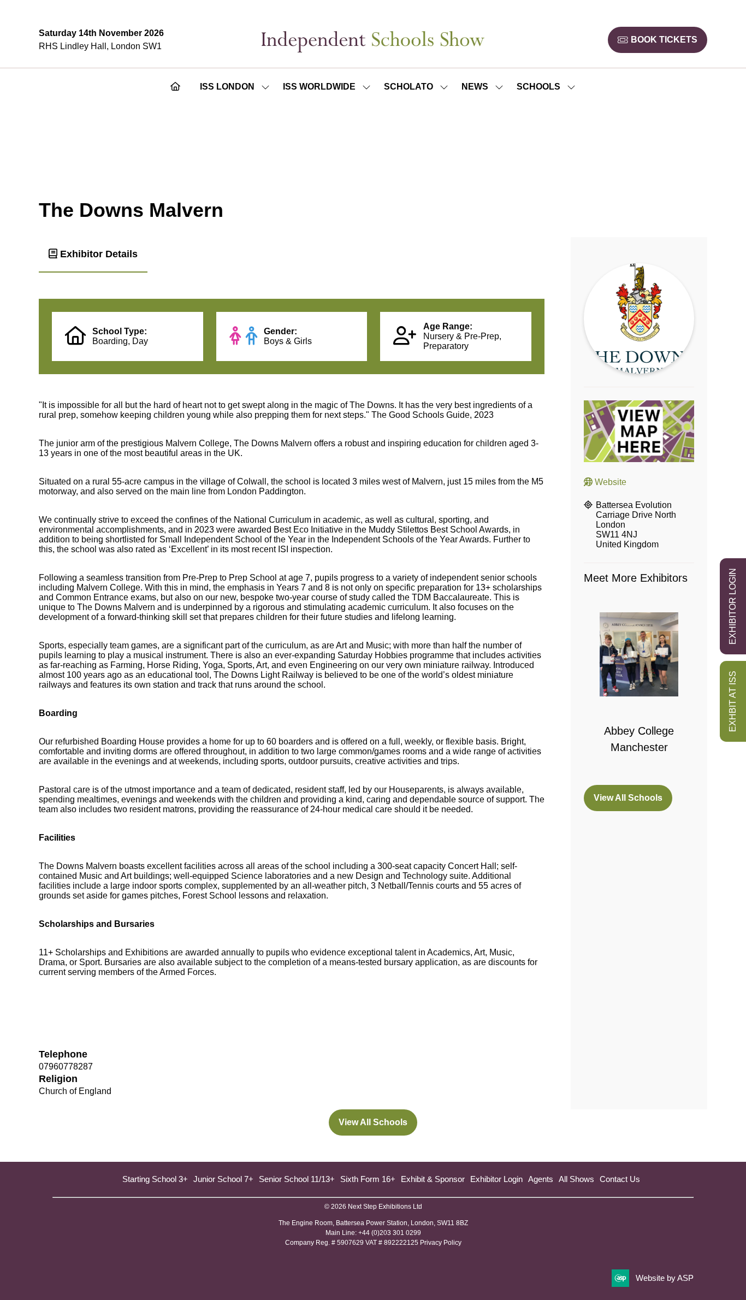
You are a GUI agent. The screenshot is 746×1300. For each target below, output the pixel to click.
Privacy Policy (440, 1242)
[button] (657, 40)
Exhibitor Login (496, 1179)
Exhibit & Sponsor (433, 1179)
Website (609, 482)
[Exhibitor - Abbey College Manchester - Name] (639, 692)
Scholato (408, 86)
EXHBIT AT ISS (732, 701)
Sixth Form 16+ (367, 1179)
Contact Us (620, 1179)
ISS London (227, 86)
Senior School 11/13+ (297, 1179)
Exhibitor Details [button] (97, 254)
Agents (540, 1179)
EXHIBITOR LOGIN (732, 606)
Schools (538, 86)
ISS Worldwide (319, 86)
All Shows (576, 1179)
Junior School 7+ (223, 1179)
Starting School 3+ (155, 1179)
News (474, 86)
